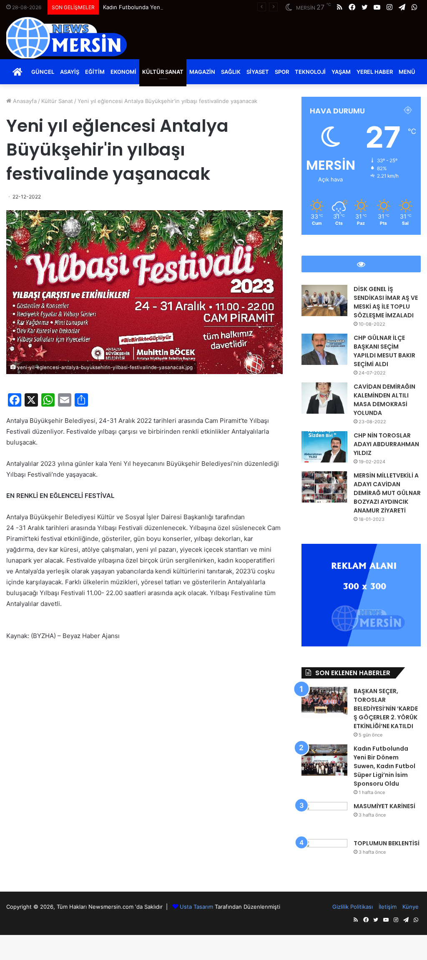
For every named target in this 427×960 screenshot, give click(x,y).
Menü (407, 71)
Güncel (42, 71)
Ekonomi (123, 71)
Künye (410, 906)
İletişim (388, 906)
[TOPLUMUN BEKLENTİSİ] (324, 854)
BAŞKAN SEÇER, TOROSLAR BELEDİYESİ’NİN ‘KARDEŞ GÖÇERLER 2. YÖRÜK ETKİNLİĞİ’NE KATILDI (386, 708)
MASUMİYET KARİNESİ (384, 806)
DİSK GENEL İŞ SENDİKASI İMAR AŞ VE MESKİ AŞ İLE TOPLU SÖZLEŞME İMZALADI (386, 302)
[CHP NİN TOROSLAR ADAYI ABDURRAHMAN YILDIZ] (324, 446)
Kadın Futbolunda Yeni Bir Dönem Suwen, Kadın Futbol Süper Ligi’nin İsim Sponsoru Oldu (218, 7)
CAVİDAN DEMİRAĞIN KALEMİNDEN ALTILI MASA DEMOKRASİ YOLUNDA (384, 399)
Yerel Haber (375, 71)
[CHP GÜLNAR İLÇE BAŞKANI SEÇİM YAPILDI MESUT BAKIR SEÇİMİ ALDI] (324, 349)
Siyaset (257, 71)
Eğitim (95, 71)
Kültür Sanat (162, 71)
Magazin (202, 71)
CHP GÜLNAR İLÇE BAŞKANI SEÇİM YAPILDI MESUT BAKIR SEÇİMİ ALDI (384, 351)
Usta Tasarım (196, 906)
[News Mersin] (66, 37)
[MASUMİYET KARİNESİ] (324, 817)
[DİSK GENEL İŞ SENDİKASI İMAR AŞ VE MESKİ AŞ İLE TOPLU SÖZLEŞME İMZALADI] (324, 300)
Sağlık (231, 71)
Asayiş (69, 71)
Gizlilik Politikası (352, 906)
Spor (282, 71)
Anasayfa (24, 101)
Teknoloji (310, 71)
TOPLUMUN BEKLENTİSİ (386, 843)
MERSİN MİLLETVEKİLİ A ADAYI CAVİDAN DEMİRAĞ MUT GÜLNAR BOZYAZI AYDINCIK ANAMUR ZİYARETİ (387, 493)
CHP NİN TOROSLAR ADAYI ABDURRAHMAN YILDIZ (386, 444)
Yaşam (341, 71)
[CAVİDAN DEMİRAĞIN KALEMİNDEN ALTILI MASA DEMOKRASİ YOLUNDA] (324, 398)
